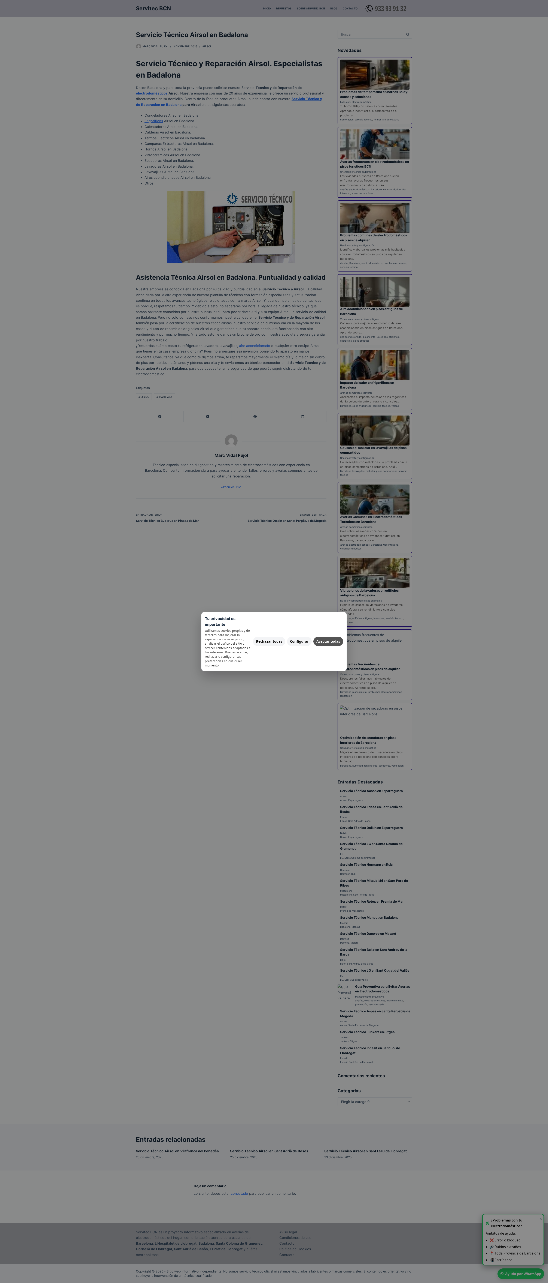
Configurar (299, 641)
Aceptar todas (328, 641)
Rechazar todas (269, 641)
